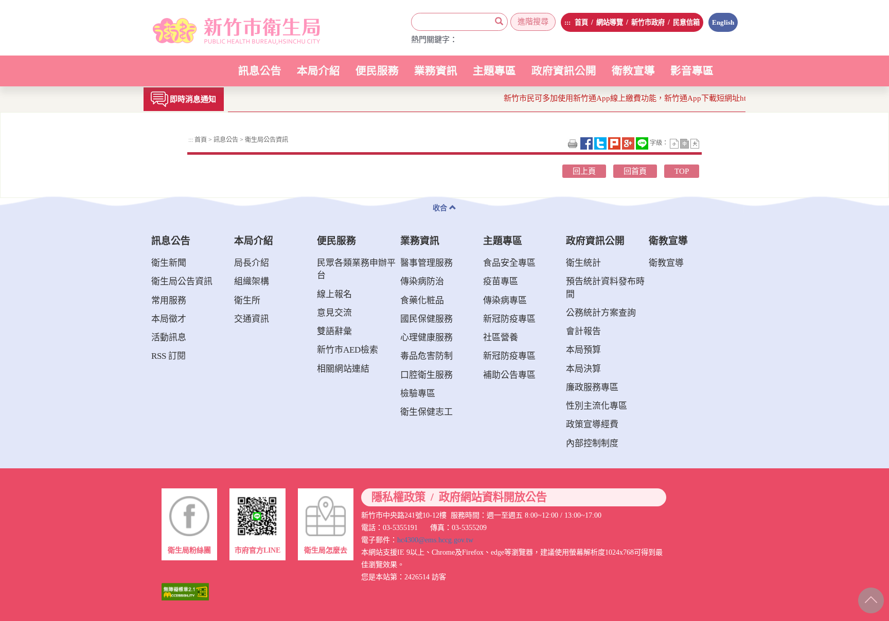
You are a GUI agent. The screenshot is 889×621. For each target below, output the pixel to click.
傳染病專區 (505, 300)
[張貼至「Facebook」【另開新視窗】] (587, 143)
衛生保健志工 (426, 412)
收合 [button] (441, 208)
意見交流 (334, 313)
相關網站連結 (343, 369)
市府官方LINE (257, 550)
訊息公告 (259, 75)
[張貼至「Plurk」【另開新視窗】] (615, 143)
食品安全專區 (509, 263)
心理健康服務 (426, 337)
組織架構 (251, 281)
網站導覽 (609, 22)
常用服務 (168, 300)
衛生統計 (583, 263)
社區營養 (500, 337)
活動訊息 (168, 337)
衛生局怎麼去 (325, 550)
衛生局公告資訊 (265, 139)
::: (567, 22)
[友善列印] (573, 143)
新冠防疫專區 (509, 319)
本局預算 (583, 350)
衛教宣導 (633, 71)
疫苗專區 (500, 281)
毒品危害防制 (426, 356)
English (723, 22)
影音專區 (692, 71)
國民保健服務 (426, 319)
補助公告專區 (509, 375)
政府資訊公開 (563, 75)
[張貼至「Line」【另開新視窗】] (643, 143)
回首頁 (635, 171)
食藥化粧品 (422, 300)
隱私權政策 (398, 497)
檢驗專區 (417, 393)
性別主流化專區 (596, 406)
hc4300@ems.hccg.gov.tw (435, 540)
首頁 (581, 22)
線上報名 (334, 294)
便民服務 (377, 75)
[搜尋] (499, 22)
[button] (675, 143)
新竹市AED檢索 (347, 350)
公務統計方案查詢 (601, 313)
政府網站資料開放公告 (493, 497)
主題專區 (494, 75)
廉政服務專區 (592, 387)
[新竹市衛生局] (224, 27)
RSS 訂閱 (168, 356)
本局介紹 (318, 75)
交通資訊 (251, 319)
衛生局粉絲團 (189, 550)
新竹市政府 (648, 22)
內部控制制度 (592, 443)
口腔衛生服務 (426, 375)
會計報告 (583, 331)
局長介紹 (251, 263)
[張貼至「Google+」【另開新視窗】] (629, 143)
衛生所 (247, 300)
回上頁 (584, 171)
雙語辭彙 (334, 331)
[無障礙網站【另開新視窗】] (185, 591)
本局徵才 (168, 319)
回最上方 (869, 598)
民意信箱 (686, 22)
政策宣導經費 (592, 424)
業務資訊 (435, 75)
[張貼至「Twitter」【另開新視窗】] (601, 143)
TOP (681, 171)
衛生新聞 (168, 263)
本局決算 (583, 369)
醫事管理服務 (426, 263)
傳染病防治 (422, 281)
